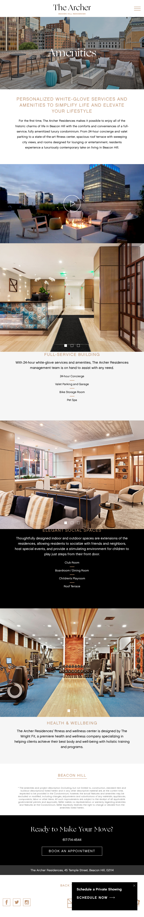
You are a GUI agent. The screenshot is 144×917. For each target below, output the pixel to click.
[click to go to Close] (134, 886)
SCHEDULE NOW (93, 897)
